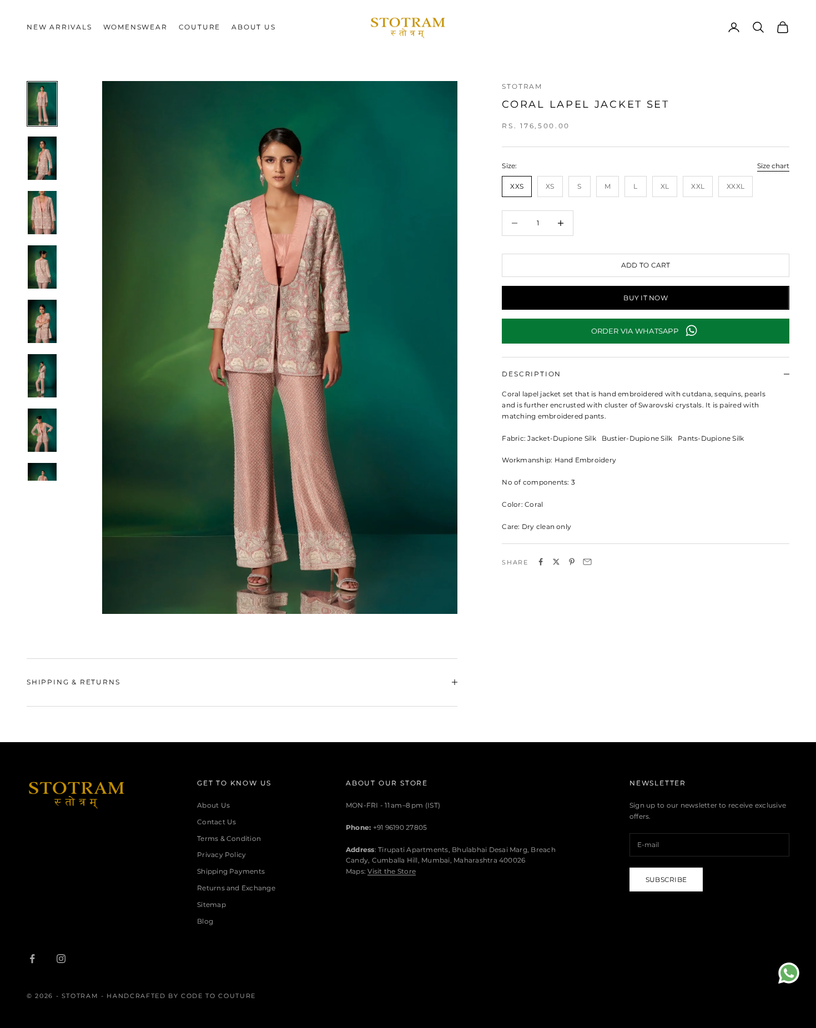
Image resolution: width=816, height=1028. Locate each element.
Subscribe (666, 879)
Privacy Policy (221, 854)
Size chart (773, 166)
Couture (200, 27)
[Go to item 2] (42, 158)
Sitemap (211, 904)
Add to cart (646, 265)
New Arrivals (59, 27)
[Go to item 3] (42, 212)
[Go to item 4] (42, 267)
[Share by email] (587, 561)
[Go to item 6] (42, 376)
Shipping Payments (231, 871)
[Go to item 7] (42, 430)
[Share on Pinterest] (571, 561)
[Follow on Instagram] (61, 958)
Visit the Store (391, 871)
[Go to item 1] (42, 104)
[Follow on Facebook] (32, 958)
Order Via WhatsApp (634, 330)
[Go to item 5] (42, 321)
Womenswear (135, 27)
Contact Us (216, 822)
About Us (253, 27)
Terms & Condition (229, 838)
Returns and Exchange (236, 888)
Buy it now (645, 297)
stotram (522, 86)
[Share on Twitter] (556, 561)
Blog (205, 921)
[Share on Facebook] (540, 561)
